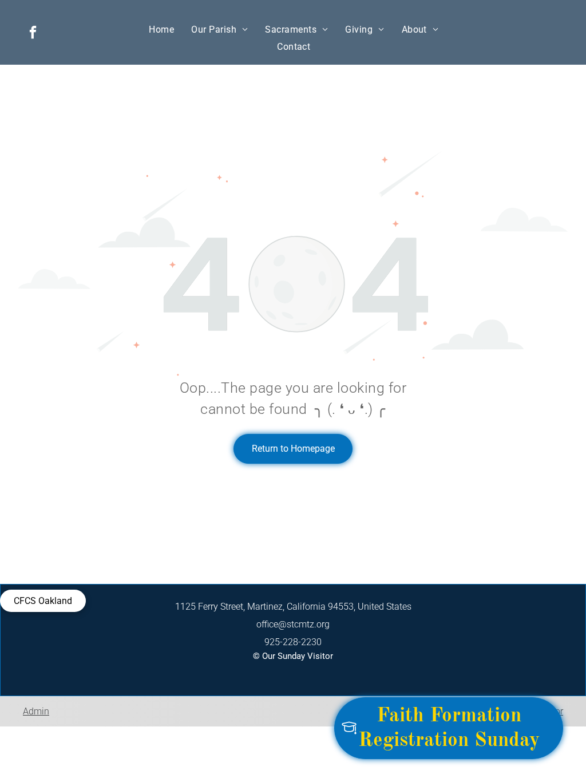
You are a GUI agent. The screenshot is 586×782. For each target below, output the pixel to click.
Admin (36, 711)
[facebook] (33, 33)
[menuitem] (161, 29)
